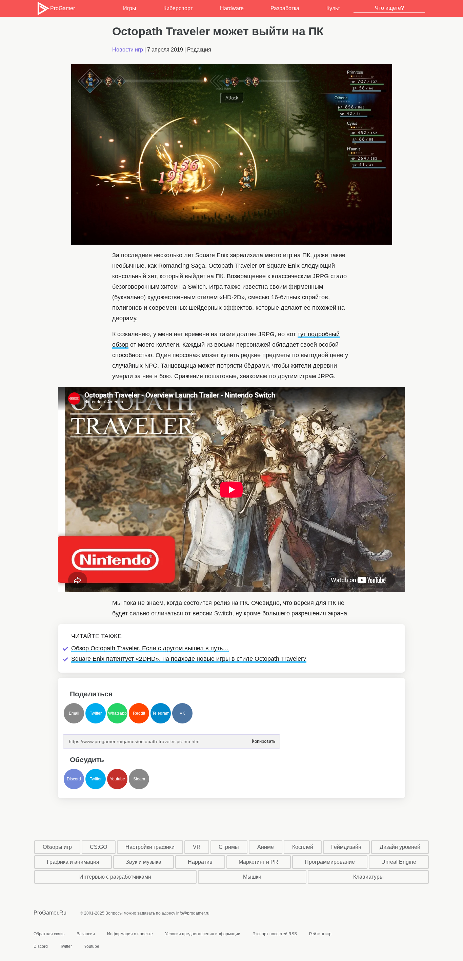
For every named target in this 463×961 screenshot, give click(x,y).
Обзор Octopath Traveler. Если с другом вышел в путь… (150, 648)
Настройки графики (150, 847)
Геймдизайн (346, 847)
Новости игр (127, 50)
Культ (333, 8)
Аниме (265, 847)
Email (74, 713)
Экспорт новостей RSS (275, 934)
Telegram (160, 713)
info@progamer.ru (192, 913)
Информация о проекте (130, 934)
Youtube (117, 779)
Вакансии (86, 934)
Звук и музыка (143, 862)
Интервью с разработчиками (115, 877)
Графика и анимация (73, 862)
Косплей (302, 847)
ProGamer (62, 8)
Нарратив (200, 862)
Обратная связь (49, 934)
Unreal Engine (398, 862)
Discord (74, 779)
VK (182, 713)
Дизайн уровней (400, 847)
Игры (129, 8)
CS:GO (98, 847)
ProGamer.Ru (50, 913)
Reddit (139, 713)
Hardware (232, 8)
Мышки (252, 877)
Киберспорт (178, 8)
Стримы (229, 847)
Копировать (263, 739)
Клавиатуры (368, 877)
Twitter (96, 713)
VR (197, 847)
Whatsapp (117, 713)
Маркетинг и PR (258, 862)
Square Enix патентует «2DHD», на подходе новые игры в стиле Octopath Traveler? (188, 658)
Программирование (330, 862)
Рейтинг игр (320, 934)
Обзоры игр (57, 847)
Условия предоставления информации (202, 934)
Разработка (284, 8)
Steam (139, 779)
